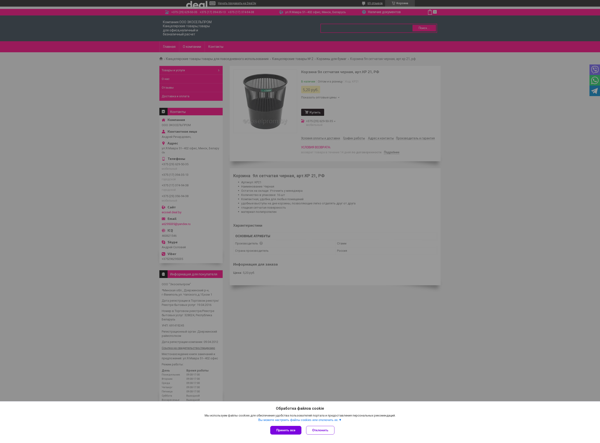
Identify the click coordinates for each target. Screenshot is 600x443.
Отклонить (320, 430)
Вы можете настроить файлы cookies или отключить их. (298, 420)
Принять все (285, 430)
